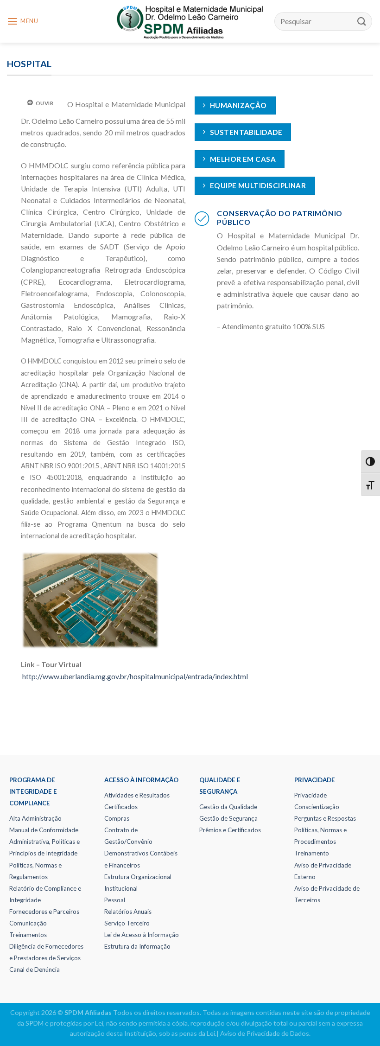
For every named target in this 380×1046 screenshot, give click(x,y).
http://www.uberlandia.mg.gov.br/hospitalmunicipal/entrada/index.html (135, 676)
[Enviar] (362, 21)
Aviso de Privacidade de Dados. (265, 1033)
